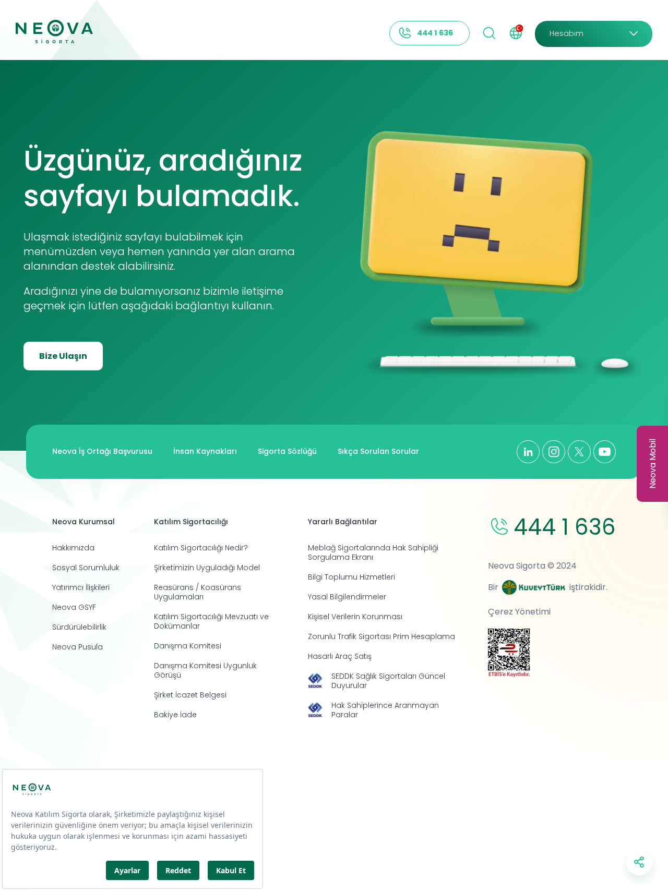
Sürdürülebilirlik (79, 627)
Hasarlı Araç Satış (340, 656)
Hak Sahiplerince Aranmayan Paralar (385, 710)
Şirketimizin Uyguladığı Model (207, 567)
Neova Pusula (77, 647)
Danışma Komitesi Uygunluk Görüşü (205, 670)
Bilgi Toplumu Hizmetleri (351, 577)
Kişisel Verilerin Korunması (355, 616)
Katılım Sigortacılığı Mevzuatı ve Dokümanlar (211, 621)
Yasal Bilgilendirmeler (347, 597)
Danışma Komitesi (187, 646)
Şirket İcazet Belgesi (190, 695)
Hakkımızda (73, 548)
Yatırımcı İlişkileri (81, 587)
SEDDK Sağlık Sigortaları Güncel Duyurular (388, 680)
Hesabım (566, 33)
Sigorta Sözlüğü (287, 451)
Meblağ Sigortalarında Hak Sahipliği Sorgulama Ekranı (373, 552)
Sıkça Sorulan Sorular (378, 451)
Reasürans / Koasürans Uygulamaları (197, 592)
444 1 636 (435, 33)
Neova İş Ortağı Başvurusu (102, 451)
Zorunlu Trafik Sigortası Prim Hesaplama (381, 636)
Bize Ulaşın (63, 356)
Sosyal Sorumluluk (86, 567)
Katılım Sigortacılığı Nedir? (201, 548)
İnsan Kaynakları (205, 451)
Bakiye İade (175, 714)
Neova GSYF (74, 607)
